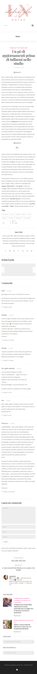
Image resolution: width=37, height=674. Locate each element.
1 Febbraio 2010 (18, 68)
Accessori (5, 214)
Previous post (19, 558)
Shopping (13, 48)
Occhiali (10, 218)
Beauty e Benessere (20, 620)
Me (29, 214)
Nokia (4, 218)
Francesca (4, 423)
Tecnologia (26, 218)
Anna (3, 291)
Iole (2, 400)
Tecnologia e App (22, 48)
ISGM (31, 665)
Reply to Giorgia (8, 360)
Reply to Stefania (9, 340)
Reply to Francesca (9, 492)
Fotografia (17, 600)
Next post (18, 565)
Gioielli (18, 214)
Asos (12, 214)
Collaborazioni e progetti (21, 598)
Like (15, 223)
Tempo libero (18, 602)
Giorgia (3, 348)
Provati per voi (25, 600)
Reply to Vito (8, 392)
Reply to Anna (8, 307)
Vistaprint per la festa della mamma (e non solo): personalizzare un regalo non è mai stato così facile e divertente (23, 609)
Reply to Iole (7, 415)
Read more (17, 616)
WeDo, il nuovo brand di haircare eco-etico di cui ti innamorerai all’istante (22, 627)
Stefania (4, 315)
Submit (6, 542)
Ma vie (24, 214)
